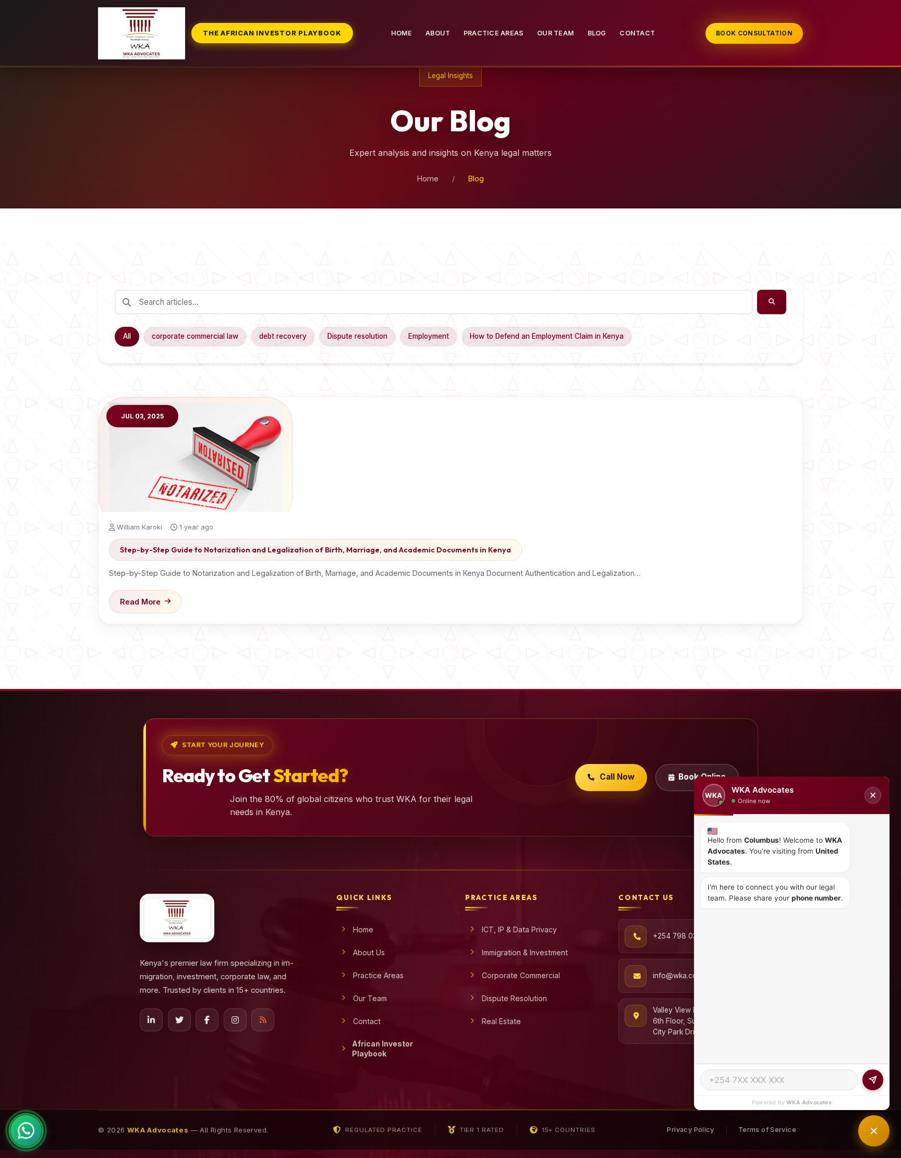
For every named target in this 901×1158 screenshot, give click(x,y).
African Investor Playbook (382, 1048)
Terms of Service (767, 1130)
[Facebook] (207, 1019)
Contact (637, 33)
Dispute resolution (357, 336)
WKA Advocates (809, 1102)
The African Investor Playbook (272, 33)
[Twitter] (179, 1019)
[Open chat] (874, 1131)
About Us (369, 952)
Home (401, 33)
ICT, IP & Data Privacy (519, 929)
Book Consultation (754, 33)
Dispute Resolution (514, 998)
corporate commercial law (195, 336)
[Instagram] (235, 1019)
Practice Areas (494, 33)
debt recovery (283, 336)
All (127, 336)
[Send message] (872, 1079)
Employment (428, 336)
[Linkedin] (151, 1019)
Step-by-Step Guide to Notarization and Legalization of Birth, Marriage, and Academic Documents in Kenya (315, 550)
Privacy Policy (690, 1130)
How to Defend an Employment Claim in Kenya (547, 336)
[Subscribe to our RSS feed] (262, 1019)
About (437, 33)
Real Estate (501, 1021)
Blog (597, 33)
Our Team (555, 33)
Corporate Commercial (521, 975)
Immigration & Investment (525, 952)
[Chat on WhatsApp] (26, 1131)
